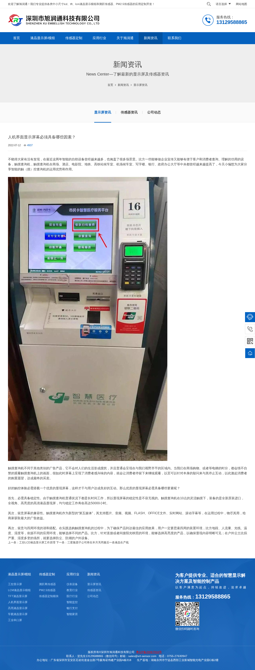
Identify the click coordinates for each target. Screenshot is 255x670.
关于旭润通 (125, 38)
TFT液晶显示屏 (17, 596)
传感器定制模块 (49, 596)
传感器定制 (73, 38)
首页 (16, 38)
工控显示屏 (15, 584)
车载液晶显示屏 (17, 614)
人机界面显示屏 (17, 602)
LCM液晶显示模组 (19, 590)
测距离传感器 (47, 584)
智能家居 (72, 614)
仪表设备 (72, 584)
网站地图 (241, 4)
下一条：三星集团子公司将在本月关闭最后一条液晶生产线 (92, 542)
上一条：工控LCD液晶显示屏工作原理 (31, 542)
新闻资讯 (150, 38)
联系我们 (174, 38)
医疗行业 (72, 596)
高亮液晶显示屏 (17, 608)
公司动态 (154, 112)
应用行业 (99, 38)
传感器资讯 (129, 112)
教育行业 (72, 590)
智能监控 (72, 602)
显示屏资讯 (140, 84)
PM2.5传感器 (47, 590)
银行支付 (72, 608)
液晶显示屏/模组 (42, 38)
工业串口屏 (15, 620)
